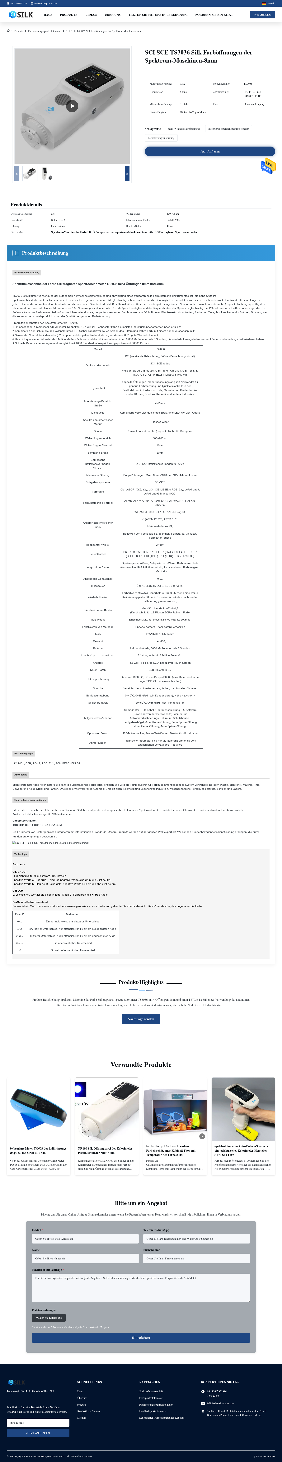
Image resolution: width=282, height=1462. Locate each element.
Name (36, 1250)
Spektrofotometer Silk (151, 1391)
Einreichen (141, 1338)
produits (81, 1404)
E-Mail (37, 1230)
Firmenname (151, 1250)
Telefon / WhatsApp (156, 1230)
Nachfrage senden (141, 1018)
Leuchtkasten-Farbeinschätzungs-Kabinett (161, 1417)
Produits (18, 31)
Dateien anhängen (44, 1310)
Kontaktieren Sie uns (88, 1411)
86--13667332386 (217, 1391)
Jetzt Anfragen (262, 14)
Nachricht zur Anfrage (48, 1269)
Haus (48, 14)
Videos (91, 14)
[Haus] (8, 31)
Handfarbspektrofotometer (153, 1411)
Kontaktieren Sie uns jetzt (38, 1168)
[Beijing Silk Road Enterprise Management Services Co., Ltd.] (21, 15)
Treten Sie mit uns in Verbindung (158, 14)
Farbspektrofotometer (150, 1398)
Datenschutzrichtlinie (265, 1456)
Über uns (113, 14)
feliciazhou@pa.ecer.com (45, 3)
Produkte (69, 14)
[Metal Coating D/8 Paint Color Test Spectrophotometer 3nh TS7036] (72, 106)
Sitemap (81, 1417)
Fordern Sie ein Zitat (214, 14)
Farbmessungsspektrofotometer (44, 31)
